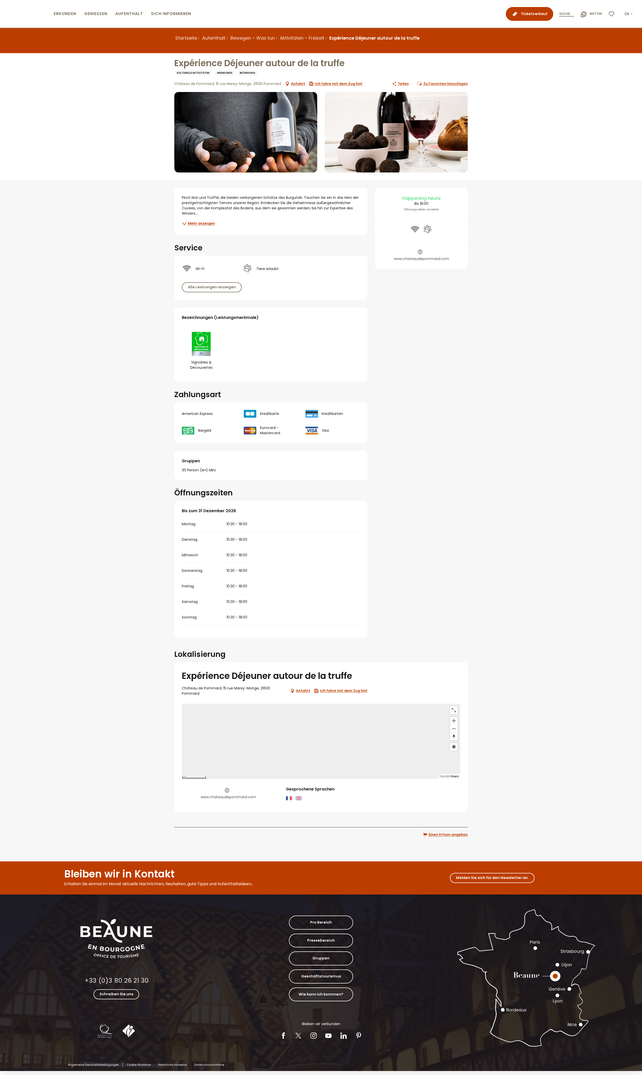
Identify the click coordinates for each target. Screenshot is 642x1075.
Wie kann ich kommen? (321, 994)
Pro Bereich (321, 922)
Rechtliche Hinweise (172, 1065)
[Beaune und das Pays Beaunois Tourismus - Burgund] (26, 14)
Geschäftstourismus (321, 976)
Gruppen (321, 958)
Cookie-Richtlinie (139, 1065)
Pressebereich (321, 940)
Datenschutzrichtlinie (209, 1065)
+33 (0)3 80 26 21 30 (116, 980)
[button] (629, 14)
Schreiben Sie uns (116, 994)
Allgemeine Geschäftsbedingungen (93, 1065)
